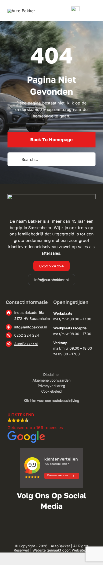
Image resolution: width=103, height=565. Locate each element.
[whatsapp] (72, 524)
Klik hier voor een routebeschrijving (51, 400)
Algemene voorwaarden (51, 380)
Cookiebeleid (51, 391)
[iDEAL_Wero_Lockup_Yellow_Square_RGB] (75, 8)
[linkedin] (62, 524)
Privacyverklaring (52, 386)
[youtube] (51, 524)
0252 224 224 (26, 335)
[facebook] (30, 524)
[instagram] (41, 524)
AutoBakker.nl (26, 344)
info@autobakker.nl (30, 327)
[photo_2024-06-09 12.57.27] (21, 10)
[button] (52, 427)
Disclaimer (51, 374)
